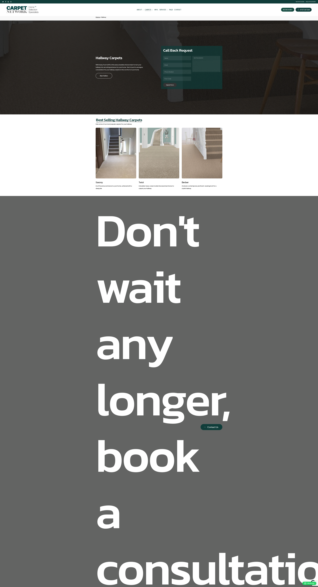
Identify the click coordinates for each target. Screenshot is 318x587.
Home (98, 17)
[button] (104, 76)
